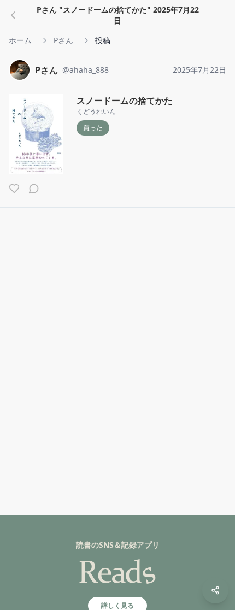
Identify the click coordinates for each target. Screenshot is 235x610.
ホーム (20, 40)
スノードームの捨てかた (125, 101)
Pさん (63, 40)
